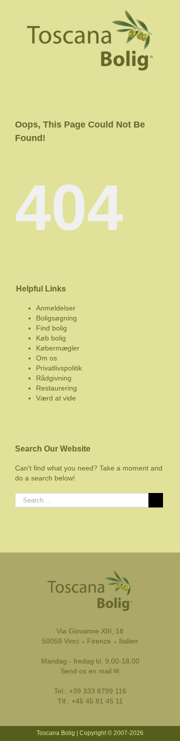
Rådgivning (54, 378)
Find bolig (51, 328)
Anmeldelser (56, 308)
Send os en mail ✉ (90, 671)
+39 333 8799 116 (97, 691)
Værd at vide (56, 398)
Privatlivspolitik (59, 368)
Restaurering (56, 388)
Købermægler (58, 348)
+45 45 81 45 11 (97, 701)
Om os (46, 358)
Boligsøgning (56, 318)
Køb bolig (51, 338)
